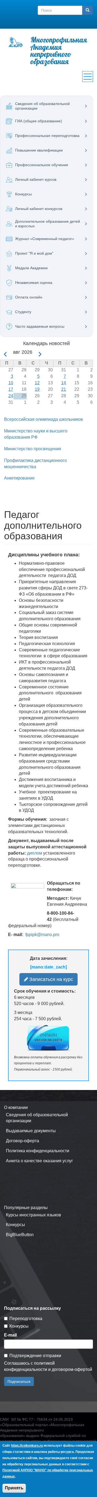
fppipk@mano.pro (42, 934)
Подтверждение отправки (35, 1355)
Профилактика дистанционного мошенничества (35, 463)
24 (10, 395)
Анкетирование (19, 478)
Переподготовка (25, 1318)
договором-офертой (72, 1369)
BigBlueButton (20, 1234)
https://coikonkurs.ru (27, 1445)
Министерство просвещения (32, 449)
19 (37, 389)
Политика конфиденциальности (37, 1150)
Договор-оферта (22, 1140)
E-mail (10, 1335)
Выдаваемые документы (31, 1130)
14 (63, 382)
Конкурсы (15, 1224)
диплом (34, 853)
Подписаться (19, 1381)
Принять (14, 1488)
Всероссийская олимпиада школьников (43, 419)
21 (63, 389)
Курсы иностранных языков (33, 1215)
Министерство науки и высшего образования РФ (35, 434)
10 (10, 382)
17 (10, 389)
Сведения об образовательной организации (37, 1117)
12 (37, 382)
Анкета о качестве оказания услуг (39, 1160)
